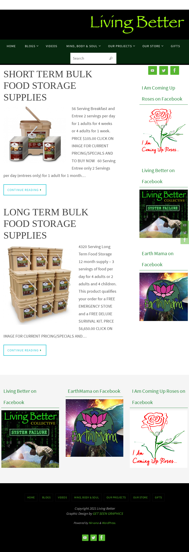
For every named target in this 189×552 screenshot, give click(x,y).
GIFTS (158, 497)
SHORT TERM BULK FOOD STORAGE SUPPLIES (47, 86)
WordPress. (109, 523)
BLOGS (46, 497)
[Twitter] (184, 232)
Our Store (140, 497)
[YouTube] (184, 225)
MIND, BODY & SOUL (86, 497)
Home (31, 497)
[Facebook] (184, 239)
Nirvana (94, 523)
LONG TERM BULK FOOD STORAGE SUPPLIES (45, 224)
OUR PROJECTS (116, 497)
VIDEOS (62, 497)
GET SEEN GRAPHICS (108, 513)
